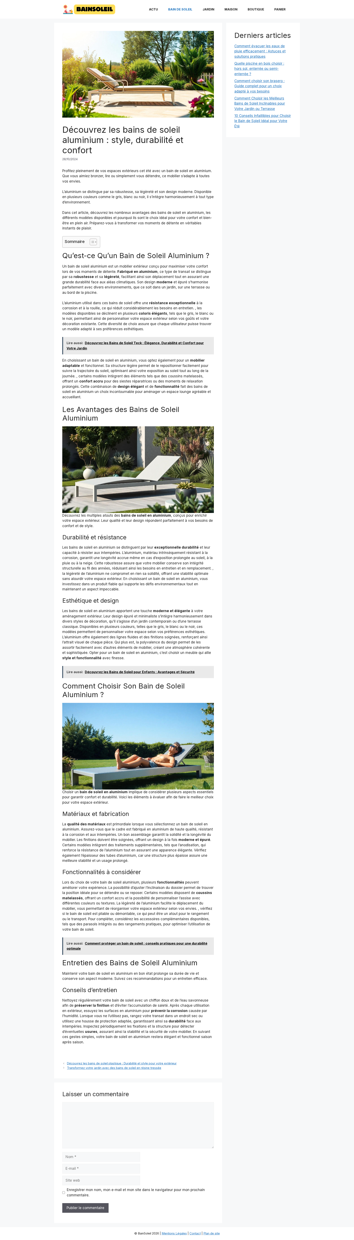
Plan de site (211, 1233)
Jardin (208, 9)
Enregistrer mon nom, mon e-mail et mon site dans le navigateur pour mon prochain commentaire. (136, 1192)
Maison (231, 9)
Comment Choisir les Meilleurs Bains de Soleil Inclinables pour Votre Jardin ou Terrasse (259, 103)
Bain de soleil (180, 9)
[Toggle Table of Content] (91, 241)
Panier (280, 9)
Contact (195, 1233)
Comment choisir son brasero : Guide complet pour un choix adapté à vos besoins (259, 86)
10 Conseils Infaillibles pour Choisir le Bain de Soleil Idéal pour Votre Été (262, 121)
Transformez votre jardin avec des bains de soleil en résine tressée (114, 1068)
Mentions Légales (174, 1233)
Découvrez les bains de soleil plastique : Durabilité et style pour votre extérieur (122, 1063)
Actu (153, 9)
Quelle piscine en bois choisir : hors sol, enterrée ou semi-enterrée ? (259, 68)
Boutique (256, 9)
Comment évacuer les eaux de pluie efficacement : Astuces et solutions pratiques (260, 51)
